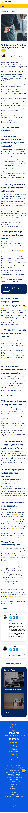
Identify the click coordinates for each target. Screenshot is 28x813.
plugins (6, 481)
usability (12, 434)
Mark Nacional (10, 55)
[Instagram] (18, 739)
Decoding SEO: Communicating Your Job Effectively (12, 289)
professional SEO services (13, 596)
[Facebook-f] (10, 739)
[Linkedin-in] (13, 739)
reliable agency (14, 528)
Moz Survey (17, 514)
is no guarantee (9, 163)
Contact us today (16, 599)
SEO (20, 73)
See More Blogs (9, 11)
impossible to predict (7, 264)
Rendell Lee (21, 55)
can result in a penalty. (16, 387)
